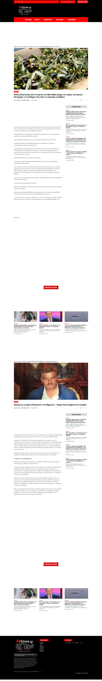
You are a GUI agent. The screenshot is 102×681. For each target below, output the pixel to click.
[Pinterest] (83, 100)
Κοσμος (67, 323)
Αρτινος (35, 100)
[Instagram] (19, 2)
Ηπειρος (16, 91)
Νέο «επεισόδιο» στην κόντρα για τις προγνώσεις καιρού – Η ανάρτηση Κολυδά (76, 126)
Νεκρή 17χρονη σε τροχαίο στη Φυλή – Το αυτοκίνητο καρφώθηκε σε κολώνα (76, 153)
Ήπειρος (20, 46)
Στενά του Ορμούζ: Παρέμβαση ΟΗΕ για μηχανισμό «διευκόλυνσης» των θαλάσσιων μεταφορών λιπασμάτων (76, 140)
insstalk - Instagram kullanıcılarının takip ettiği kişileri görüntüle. (47, 680)
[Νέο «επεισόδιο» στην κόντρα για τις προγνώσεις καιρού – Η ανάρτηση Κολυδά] (51, 316)
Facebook (69, 642)
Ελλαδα (67, 110)
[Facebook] (16, 2)
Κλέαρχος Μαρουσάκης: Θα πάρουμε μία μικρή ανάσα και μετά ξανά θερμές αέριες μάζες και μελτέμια (76, 113)
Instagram (76, 642)
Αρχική (15, 46)
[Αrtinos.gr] (26, 10)
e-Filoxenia (40, 671)
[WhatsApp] (86, 100)
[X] (22, 2)
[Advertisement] (51, 32)
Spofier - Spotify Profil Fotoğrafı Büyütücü (23, 680)
